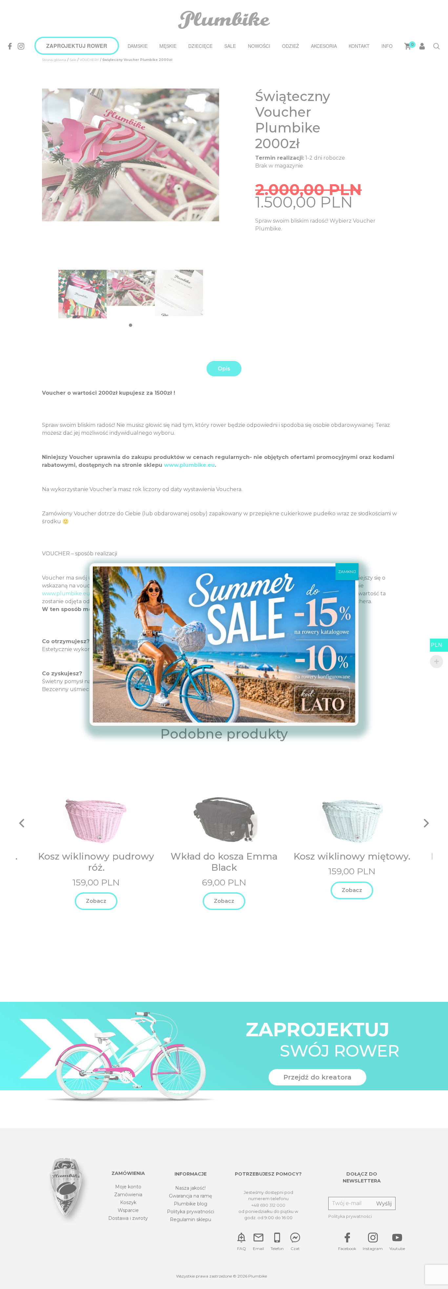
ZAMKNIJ (347, 571)
